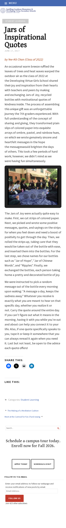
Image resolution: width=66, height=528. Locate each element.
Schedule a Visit (42, 464)
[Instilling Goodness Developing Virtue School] (33, 10)
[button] (26, 196)
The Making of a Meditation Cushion (23, 410)
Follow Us (14, 498)
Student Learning (15, 21)
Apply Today (21, 464)
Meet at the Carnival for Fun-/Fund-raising (22, 416)
